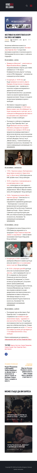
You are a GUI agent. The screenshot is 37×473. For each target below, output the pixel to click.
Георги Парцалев (26, 345)
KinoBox (7, 41)
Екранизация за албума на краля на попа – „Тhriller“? (17, 415)
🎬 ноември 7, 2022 (13, 449)
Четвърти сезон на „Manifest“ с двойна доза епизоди (18, 446)
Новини (7, 40)
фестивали (8, 349)
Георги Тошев (9, 347)
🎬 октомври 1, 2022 (16, 40)
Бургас (13, 345)
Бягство (17, 345)
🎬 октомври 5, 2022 (13, 419)
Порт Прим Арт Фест (20, 347)
